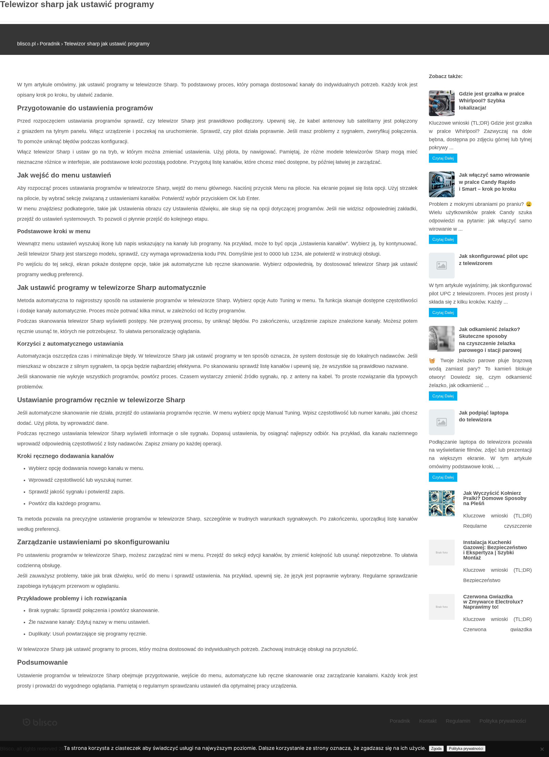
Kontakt (428, 721)
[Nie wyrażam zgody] (542, 749)
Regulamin (458, 721)
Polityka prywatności (503, 721)
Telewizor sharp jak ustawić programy (107, 44)
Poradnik (50, 44)
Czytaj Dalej (443, 158)
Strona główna (33, 71)
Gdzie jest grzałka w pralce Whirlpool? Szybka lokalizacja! (491, 101)
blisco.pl (26, 44)
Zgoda (436, 748)
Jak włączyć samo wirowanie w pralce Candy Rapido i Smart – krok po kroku (494, 182)
